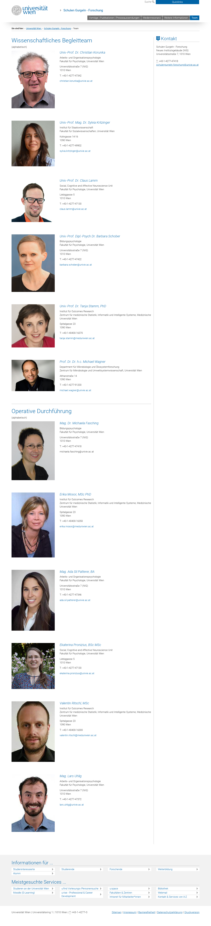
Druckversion (191, 912)
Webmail (162, 892)
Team (195, 17)
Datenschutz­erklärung (169, 912)
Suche (148, 1)
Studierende (67, 869)
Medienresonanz (152, 17)
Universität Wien (34, 28)
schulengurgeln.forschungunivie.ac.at (177, 64)
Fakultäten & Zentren (121, 892)
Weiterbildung (165, 869)
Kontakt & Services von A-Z (172, 896)
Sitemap (116, 912)
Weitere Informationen (176, 17)
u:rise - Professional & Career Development (77, 894)
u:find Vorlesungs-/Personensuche (79, 888)
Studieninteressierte (24, 869)
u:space (114, 888)
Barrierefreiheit (146, 912)
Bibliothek (163, 888)
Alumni (16, 873)
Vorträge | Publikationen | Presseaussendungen (114, 17)
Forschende (116, 869)
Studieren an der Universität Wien (31, 888)
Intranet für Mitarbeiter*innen (125, 896)
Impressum (129, 912)
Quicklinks (177, 1)
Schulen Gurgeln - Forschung (83, 10)
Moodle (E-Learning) (24, 892)
